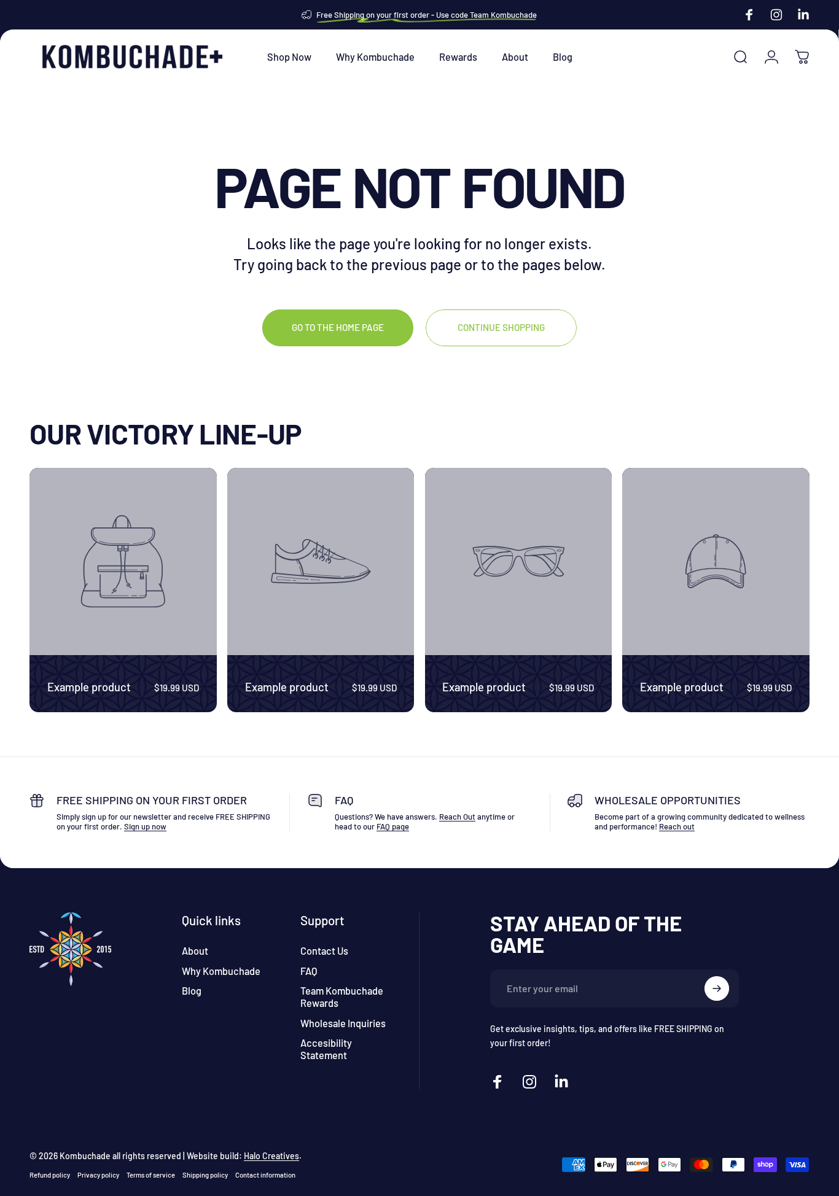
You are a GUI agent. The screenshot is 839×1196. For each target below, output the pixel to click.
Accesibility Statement (326, 1049)
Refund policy (49, 1175)
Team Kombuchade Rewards (341, 997)
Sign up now (145, 826)
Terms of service (151, 1175)
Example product (89, 687)
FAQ (308, 971)
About (195, 951)
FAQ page (393, 826)
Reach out (677, 826)
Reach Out (457, 816)
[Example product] (123, 561)
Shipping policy (205, 1175)
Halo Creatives (271, 1156)
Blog (191, 990)
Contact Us (324, 951)
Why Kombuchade (221, 971)
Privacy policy (98, 1175)
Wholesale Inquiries (343, 1023)
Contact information (265, 1175)
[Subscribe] (716, 988)
